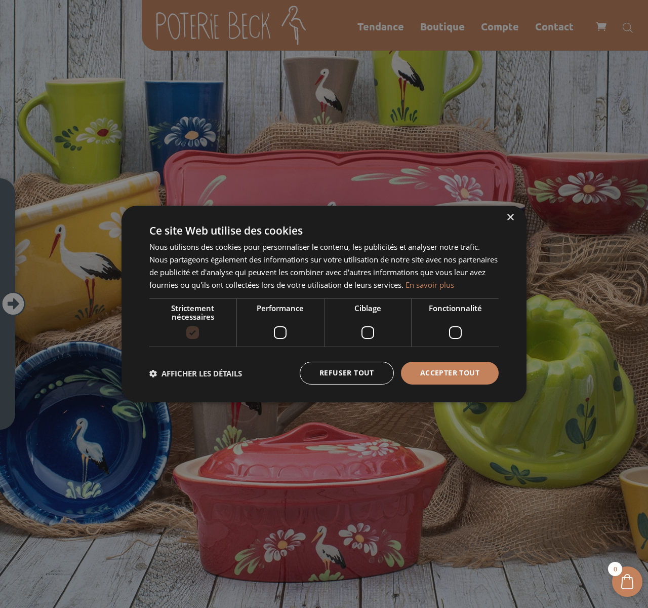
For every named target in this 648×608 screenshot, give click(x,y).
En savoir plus (430, 285)
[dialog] (324, 304)
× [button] (510, 217)
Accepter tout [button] (449, 372)
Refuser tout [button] (346, 372)
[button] (195, 373)
